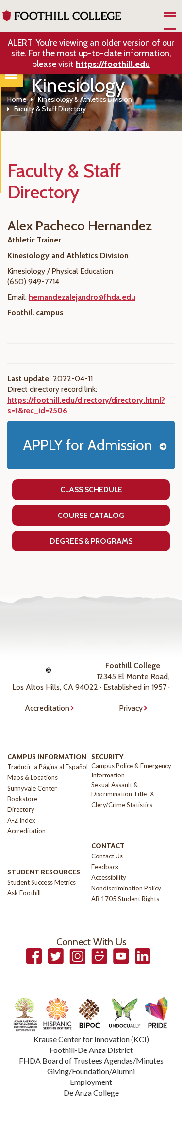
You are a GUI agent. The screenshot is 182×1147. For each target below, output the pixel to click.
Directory (20, 809)
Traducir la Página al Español (47, 767)
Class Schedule (91, 489)
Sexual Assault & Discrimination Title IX (122, 789)
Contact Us (107, 856)
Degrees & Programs (91, 541)
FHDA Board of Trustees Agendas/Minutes (91, 1060)
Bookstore (22, 799)
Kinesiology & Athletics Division (85, 99)
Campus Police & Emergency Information (131, 770)
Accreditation (47, 707)
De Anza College (91, 1092)
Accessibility (108, 877)
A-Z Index (21, 820)
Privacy (131, 707)
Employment (91, 1081)
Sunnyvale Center (32, 788)
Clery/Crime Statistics (121, 804)
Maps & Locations (32, 777)
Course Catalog (91, 515)
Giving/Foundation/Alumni (91, 1071)
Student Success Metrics (41, 882)
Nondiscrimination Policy (126, 888)
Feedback (105, 867)
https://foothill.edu (113, 64)
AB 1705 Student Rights (125, 899)
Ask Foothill (24, 893)
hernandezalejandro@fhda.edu (82, 297)
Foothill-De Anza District (91, 1049)
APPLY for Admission (87, 445)
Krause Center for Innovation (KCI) (91, 1039)
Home (16, 99)
